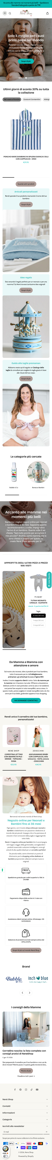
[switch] (5, 1156)
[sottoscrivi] (46, 1132)
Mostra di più (26, 1071)
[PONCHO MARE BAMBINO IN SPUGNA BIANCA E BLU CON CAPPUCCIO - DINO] (26, 129)
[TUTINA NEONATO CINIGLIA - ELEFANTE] (38, 582)
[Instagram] (26, 1089)
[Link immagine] (14, 609)
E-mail (6, 1132)
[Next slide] (29, 993)
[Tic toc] (31, 1089)
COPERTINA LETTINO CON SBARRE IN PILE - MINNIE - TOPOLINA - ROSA (13, 757)
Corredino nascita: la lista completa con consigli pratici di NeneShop (24, 1052)
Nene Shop (29, 1152)
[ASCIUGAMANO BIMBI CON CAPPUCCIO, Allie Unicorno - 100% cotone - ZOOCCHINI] (38, 736)
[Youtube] (37, 1089)
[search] (10, 13)
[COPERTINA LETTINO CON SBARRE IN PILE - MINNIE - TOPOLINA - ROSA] (14, 736)
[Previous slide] (22, 993)
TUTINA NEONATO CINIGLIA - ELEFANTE (38, 601)
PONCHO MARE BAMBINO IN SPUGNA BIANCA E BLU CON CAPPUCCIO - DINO (26, 158)
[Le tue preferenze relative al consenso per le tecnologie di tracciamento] (2, 870)
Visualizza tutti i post (25, 1076)
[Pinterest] (20, 1089)
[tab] (22, 78)
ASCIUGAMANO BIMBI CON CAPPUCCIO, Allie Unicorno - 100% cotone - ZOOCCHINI (38, 757)
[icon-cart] (46, 13)
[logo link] (21, 979)
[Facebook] (15, 1089)
